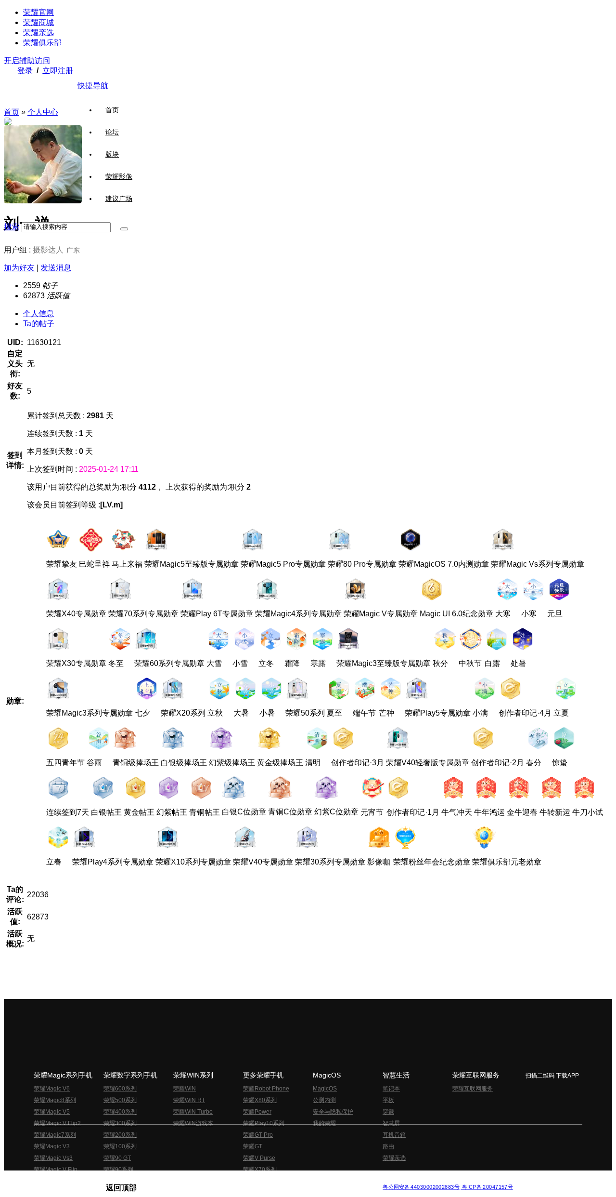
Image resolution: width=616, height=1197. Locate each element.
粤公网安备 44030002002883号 (421, 1187)
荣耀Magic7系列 (55, 1134)
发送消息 (55, 268)
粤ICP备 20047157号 (487, 1187)
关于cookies (249, 1179)
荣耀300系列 (120, 1123)
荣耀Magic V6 (52, 1088)
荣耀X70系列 (260, 1169)
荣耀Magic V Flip (55, 1169)
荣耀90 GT (117, 1158)
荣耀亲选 (38, 32)
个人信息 (38, 313)
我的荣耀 (324, 1123)
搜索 (11, 227)
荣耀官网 (38, 12)
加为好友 (19, 268)
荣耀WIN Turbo (193, 1111)
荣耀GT (252, 1146)
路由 (388, 1146)
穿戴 (388, 1111)
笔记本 (391, 1088)
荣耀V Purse (259, 1158)
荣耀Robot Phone (266, 1088)
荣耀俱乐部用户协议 (131, 1179)
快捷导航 (92, 85)
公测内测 (324, 1100)
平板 (388, 1100)
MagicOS (325, 1088)
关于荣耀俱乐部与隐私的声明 (195, 1179)
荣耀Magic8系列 (55, 1100)
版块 (112, 154)
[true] (124, 228)
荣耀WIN (184, 1088)
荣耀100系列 (120, 1146)
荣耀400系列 (120, 1111)
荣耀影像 (118, 176)
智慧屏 (391, 1123)
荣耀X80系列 (260, 1100)
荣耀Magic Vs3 (53, 1158)
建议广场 (118, 198)
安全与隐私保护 (333, 1111)
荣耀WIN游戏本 (193, 1123)
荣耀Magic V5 (52, 1111)
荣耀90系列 (118, 1169)
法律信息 (276, 1179)
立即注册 (57, 70)
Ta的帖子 (38, 323)
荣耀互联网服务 (472, 1088)
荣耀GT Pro (258, 1134)
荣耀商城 (38, 22)
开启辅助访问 (27, 60)
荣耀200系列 (120, 1134)
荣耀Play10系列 (263, 1123)
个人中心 (42, 112)
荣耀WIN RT (189, 1100)
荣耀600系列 (120, 1088)
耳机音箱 (394, 1134)
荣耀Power (257, 1111)
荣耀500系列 (120, 1100)
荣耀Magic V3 (52, 1146)
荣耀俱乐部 (42, 43)
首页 (112, 110)
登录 (25, 70)
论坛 (112, 132)
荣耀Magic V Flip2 (57, 1123)
